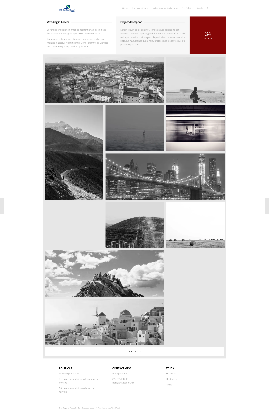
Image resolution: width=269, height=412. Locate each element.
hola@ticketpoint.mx (123, 382)
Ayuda (169, 384)
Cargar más (134, 351)
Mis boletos (172, 379)
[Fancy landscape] (2, 206)
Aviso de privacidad (69, 373)
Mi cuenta (171, 373)
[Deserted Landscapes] (267, 206)
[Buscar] (207, 8)
